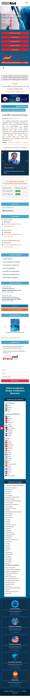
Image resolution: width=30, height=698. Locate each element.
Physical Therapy (10, 534)
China (9, 420)
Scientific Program (15, 45)
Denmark (10, 448)
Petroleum (8, 586)
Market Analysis (23, 106)
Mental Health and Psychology (13, 511)
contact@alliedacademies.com (15, 611)
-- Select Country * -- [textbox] (7, 376)
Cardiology (8, 491)
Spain (9, 450)
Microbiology (9, 513)
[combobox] (15, 377)
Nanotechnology (10, 584)
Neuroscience (9, 517)
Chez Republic (11, 475)
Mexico (9, 409)
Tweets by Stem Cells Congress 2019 (10, 337)
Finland (9, 452)
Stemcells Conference (14, 142)
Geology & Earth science (12, 580)
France (9, 454)
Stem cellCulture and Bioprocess (11, 265)
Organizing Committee (15, 33)
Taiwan (9, 435)
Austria (9, 441)
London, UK (5, 25)
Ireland (9, 460)
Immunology (9, 506)
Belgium (10, 443)
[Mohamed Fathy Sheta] (14, 157)
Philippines (10, 430)
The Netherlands (12, 464)
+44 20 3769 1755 (8, 226)
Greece (9, 456)
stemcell (8, 128)
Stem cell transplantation (9, 268)
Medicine (8, 548)
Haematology (9, 502)
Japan (9, 424)
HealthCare (9, 558)
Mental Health (9, 554)
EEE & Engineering (11, 576)
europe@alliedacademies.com (15, 629)
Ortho (7, 550)
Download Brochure (15, 41)
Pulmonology (9, 535)
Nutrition (8, 521)
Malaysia (10, 426)
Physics (8, 589)
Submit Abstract (15, 37)
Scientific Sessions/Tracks (9, 106)
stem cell (7, 124)
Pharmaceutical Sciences (12, 591)
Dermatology (9, 495)
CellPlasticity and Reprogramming (11, 274)
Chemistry (8, 575)
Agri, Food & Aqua (10, 567)
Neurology (8, 561)
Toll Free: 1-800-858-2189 (15, 614)
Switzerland (10, 445)
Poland (9, 468)
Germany (10, 446)
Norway (10, 466)
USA (9, 411)
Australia (10, 418)
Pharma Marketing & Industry (13, 587)
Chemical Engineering (11, 573)
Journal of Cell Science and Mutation (15, 332)
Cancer (8, 563)
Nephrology (9, 515)
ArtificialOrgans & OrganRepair (10, 277)
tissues (7, 136)
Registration (15, 49)
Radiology (8, 537)
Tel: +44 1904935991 (15, 613)
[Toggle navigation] (26, 3)
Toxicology (8, 593)
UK (8, 473)
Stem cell (4, 121)
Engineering (9, 552)
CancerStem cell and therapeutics (11, 271)
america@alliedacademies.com (15, 646)
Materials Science (10, 582)
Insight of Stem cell (14, 118)
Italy (9, 462)
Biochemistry (9, 489)
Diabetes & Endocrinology (12, 497)
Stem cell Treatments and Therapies (11, 262)
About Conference (7, 110)
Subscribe (16, 380)
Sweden (10, 470)
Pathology (8, 530)
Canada (10, 407)
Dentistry (8, 493)
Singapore (10, 432)
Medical (8, 510)
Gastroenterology (10, 499)
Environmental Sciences (12, 578)
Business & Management (12, 571)
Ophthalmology (10, 526)
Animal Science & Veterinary (13, 569)
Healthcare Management (12, 504)
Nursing (8, 519)
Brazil (9, 405)
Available (18, 191)
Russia (9, 471)
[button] (3, 98)
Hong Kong (10, 422)
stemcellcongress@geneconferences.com (14, 224)
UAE (9, 416)
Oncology (8, 556)
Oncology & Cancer (11, 524)
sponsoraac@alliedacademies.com (13, 244)
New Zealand (11, 428)
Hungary (10, 458)
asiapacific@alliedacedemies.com (15, 664)
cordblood (22, 138)
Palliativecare (9, 532)
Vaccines (8, 545)
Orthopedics (9, 559)
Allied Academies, (17, 691)
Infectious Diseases (11, 508)
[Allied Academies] (9, 3)
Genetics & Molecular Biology (13, 500)
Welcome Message (19, 110)
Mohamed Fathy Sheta (9, 164)
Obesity (8, 523)
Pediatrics (8, 528)
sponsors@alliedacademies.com (15, 682)
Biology (8, 547)
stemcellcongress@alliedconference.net (14, 234)
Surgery (8, 543)
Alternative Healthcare (11, 487)
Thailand (10, 433)
